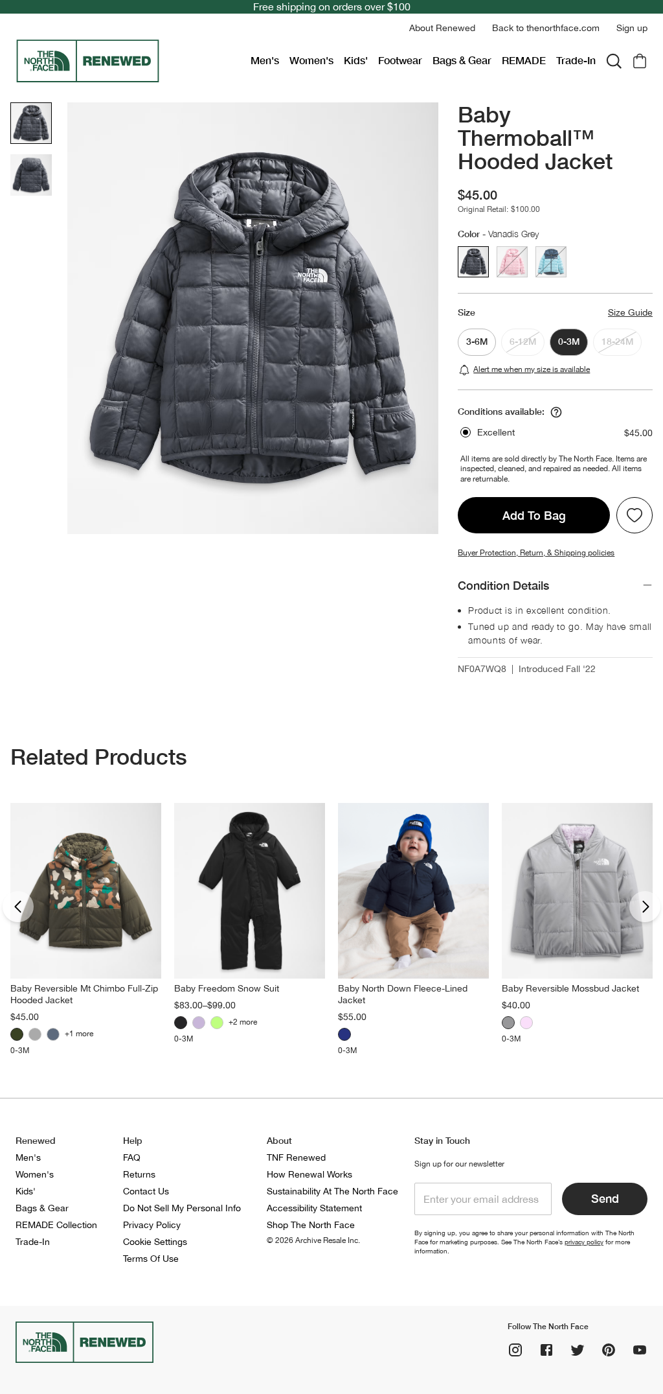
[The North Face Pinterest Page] (608, 1350)
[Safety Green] (216, 1022)
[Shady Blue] (53, 1034)
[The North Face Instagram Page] (515, 1350)
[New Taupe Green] (16, 1034)
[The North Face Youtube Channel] (639, 1350)
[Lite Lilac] (198, 1022)
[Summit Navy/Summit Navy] (344, 1034)
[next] (644, 906)
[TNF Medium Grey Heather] (34, 1034)
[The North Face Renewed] (128, 61)
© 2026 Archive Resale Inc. (313, 1240)
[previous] (18, 906)
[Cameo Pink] (526, 1022)
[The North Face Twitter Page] (577, 1350)
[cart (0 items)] (639, 61)
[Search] (614, 61)
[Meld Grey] (508, 1022)
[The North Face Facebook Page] (546, 1350)
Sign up (631, 28)
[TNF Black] (180, 1022)
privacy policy (584, 1242)
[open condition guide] (556, 412)
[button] (442, 28)
